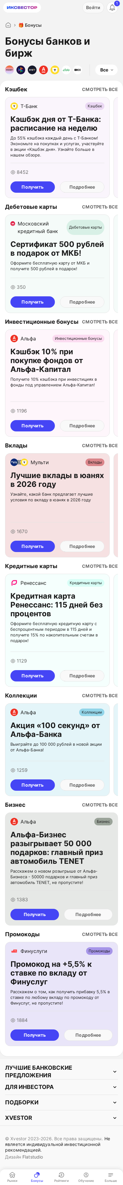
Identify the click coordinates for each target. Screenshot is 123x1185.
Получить (32, 187)
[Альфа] (43, 70)
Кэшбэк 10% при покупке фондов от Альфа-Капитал (81, 425)
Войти (93, 7)
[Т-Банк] (54, 70)
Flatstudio (32, 1156)
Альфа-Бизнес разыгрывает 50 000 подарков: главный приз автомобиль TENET (86, 914)
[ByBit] (32, 70)
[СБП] (20, 70)
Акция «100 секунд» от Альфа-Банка (79, 785)
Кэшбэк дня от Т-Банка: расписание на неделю (80, 187)
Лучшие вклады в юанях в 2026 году (81, 546)
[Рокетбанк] (9, 70)
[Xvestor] (22, 8)
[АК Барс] (66, 70)
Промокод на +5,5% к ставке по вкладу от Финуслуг (88, 1035)
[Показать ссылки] (61, 1071)
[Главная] (8, 25)
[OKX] (77, 70)
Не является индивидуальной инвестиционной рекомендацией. (57, 1144)
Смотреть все (100, 89)
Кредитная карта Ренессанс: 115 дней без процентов (80, 675)
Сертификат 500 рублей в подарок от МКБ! (79, 302)
